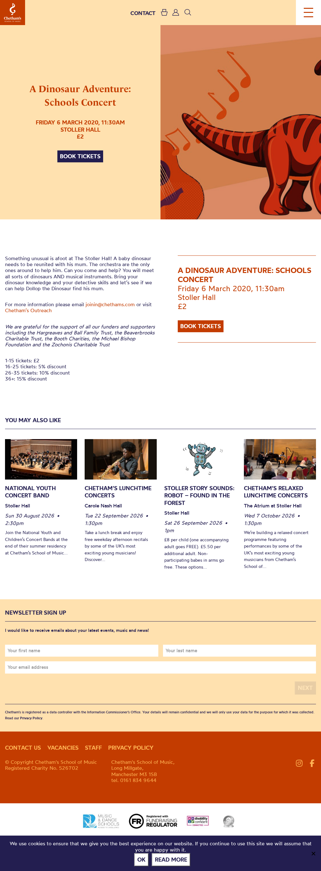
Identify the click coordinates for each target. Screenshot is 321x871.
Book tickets (80, 156)
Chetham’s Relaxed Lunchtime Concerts (276, 492)
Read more (171, 859)
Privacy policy (131, 747)
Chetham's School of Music (12, 12)
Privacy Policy (31, 718)
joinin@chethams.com (110, 304)
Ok (141, 859)
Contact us (23, 747)
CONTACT (142, 13)
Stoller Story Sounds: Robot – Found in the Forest (199, 495)
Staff (93, 747)
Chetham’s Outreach (28, 310)
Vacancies (63, 747)
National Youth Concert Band (30, 492)
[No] (313, 853)
